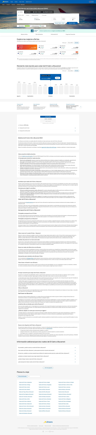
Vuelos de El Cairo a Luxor (44, 387)
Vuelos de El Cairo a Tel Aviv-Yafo (65, 384)
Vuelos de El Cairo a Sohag (24, 384)
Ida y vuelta (70, 42)
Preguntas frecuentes (70, 34)
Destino (37, 18)
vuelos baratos (49, 328)
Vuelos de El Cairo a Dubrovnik (25, 403)
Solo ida (76, 42)
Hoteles (16, 1)
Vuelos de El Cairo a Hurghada (45, 384)
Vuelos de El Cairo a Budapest (64, 401)
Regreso (63, 18)
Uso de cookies (41, 425)
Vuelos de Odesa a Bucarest (44, 396)
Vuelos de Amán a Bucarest (44, 406)
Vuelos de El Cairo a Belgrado (64, 399)
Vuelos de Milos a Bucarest (44, 410)
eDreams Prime (30, 258)
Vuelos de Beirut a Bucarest (44, 408)
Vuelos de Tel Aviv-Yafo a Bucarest (26, 406)
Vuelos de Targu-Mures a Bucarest (26, 391)
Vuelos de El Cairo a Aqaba (44, 382)
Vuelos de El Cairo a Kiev (63, 403)
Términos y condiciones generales (32, 425)
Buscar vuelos (72, 23)
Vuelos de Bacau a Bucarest (64, 389)
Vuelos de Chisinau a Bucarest (64, 394)
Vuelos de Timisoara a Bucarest (25, 396)
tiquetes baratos (29, 202)
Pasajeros (74, 18)
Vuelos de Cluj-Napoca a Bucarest (26, 394)
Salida (54, 18)
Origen (20, 18)
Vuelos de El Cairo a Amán (24, 387)
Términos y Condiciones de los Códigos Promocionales (60, 425)
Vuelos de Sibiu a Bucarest (44, 389)
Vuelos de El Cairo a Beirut (24, 389)
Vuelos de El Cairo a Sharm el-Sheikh (66, 382)
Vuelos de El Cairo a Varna (63, 396)
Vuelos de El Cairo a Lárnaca (64, 387)
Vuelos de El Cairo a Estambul (45, 399)
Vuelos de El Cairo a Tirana (44, 401)
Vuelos (12, 1)
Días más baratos (39, 34)
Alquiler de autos (29, 1)
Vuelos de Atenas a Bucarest (64, 410)
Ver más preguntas (48, 367)
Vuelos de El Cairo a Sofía (24, 399)
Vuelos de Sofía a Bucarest (44, 391)
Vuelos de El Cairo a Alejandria (25, 382)
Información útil (54, 34)
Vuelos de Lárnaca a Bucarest (25, 408)
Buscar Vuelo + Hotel (59, 23)
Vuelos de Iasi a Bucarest (63, 391)
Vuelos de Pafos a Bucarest (64, 406)
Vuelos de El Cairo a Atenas (44, 403)
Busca (57, 77)
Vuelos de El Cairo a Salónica (25, 401)
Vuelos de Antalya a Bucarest (25, 410)
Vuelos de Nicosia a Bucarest (64, 408)
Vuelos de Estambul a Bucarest (25, 413)
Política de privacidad (48, 425)
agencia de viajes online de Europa (49, 147)
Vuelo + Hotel (21, 1)
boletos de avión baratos (27, 156)
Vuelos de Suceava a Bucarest (45, 394)
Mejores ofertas (24, 34)
